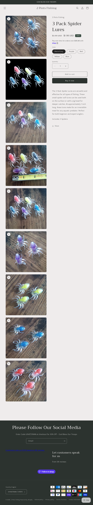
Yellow (57, 57)
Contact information (75, 499)
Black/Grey (59, 51)
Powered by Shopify (26, 499)
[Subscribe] (64, 441)
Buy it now (69, 81)
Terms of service (61, 499)
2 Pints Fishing (15, 499)
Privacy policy (49, 499)
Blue (67, 57)
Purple (71, 51)
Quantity (55, 61)
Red (81, 51)
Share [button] (57, 126)
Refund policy (39, 499)
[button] (4, 8)
